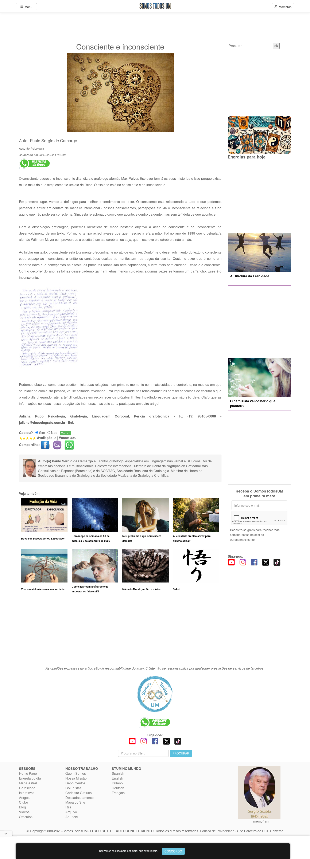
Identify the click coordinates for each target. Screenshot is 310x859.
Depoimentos (75, 783)
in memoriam (259, 821)
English (117, 778)
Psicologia (37, 148)
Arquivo (71, 811)
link (71, 422)
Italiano (117, 783)
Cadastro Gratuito (78, 792)
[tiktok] (276, 562)
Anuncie (71, 816)
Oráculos (25, 816)
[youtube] (231, 562)
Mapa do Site (75, 802)
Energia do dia (30, 778)
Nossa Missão (76, 778)
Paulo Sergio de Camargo (53, 141)
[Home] (155, 693)
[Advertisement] (120, 631)
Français (118, 792)
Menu (27, 7)
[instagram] (242, 562)
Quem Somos (75, 773)
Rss (68, 807)
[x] (265, 562)
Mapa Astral (28, 783)
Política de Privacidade (217, 830)
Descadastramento (79, 797)
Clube (23, 802)
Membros (284, 7)
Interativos (26, 792)
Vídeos (24, 811)
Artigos (24, 797)
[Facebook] (254, 562)
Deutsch (118, 787)
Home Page (28, 773)
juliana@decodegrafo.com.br (42, 422)
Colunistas (73, 787)
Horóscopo (27, 787)
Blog (22, 807)
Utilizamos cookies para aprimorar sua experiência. (128, 850)
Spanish (118, 773)
